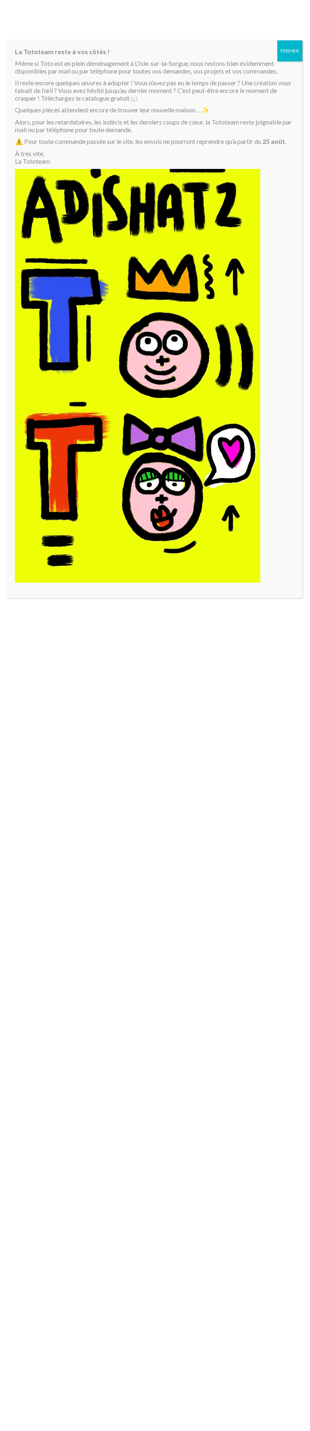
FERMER (290, 51)
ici (134, 98)
